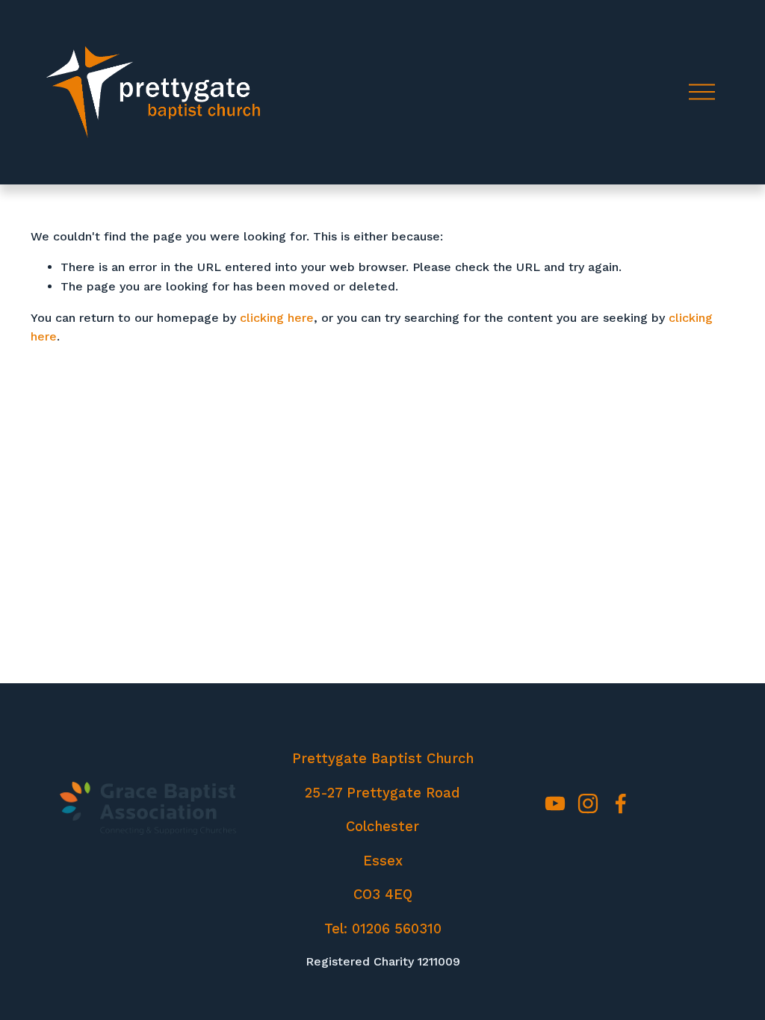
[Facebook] (620, 803)
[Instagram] (587, 803)
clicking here (277, 318)
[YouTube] (555, 803)
